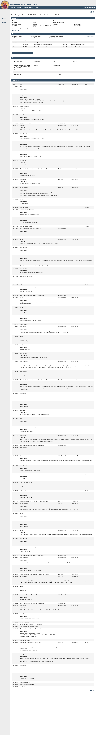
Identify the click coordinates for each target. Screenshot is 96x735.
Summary (4, 15)
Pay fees (26, 7)
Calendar (19, 7)
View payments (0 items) (89, 7)
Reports (31, 7)
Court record (5, 26)
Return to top (5, 11)
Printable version (90, 36)
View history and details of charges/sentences (22, 52)
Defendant (4, 22)
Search (12, 7)
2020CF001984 (15, 30)
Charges (4, 18)
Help (37, 7)
